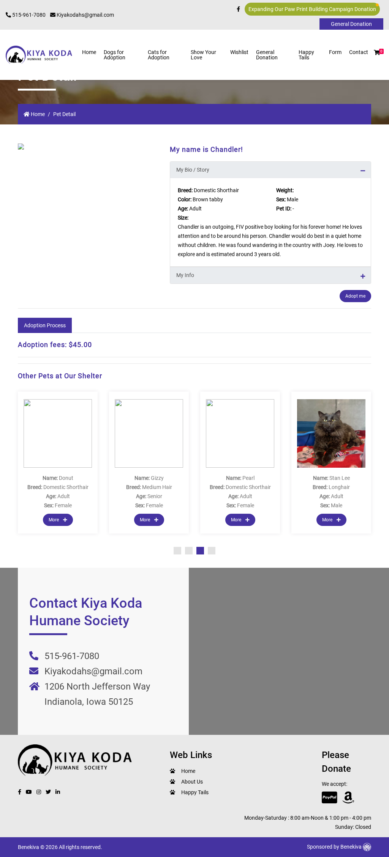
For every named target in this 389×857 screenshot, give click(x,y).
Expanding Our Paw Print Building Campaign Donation (312, 9)
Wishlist (239, 52)
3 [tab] (200, 550)
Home (89, 52)
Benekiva (351, 847)
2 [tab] (189, 550)
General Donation (267, 55)
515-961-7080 (28, 15)
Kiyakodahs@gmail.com (84, 15)
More (54, 519)
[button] (377, 52)
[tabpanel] (57, 462)
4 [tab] (211, 550)
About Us (192, 782)
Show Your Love (203, 55)
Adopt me (355, 296)
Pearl (248, 478)
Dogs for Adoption (114, 55)
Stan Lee (339, 478)
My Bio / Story (192, 170)
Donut (66, 478)
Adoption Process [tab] (45, 325)
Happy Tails (306, 55)
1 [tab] (177, 550)
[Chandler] (88, 146)
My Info (185, 275)
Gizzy (157, 478)
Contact (358, 52)
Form (335, 52)
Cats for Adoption (158, 55)
